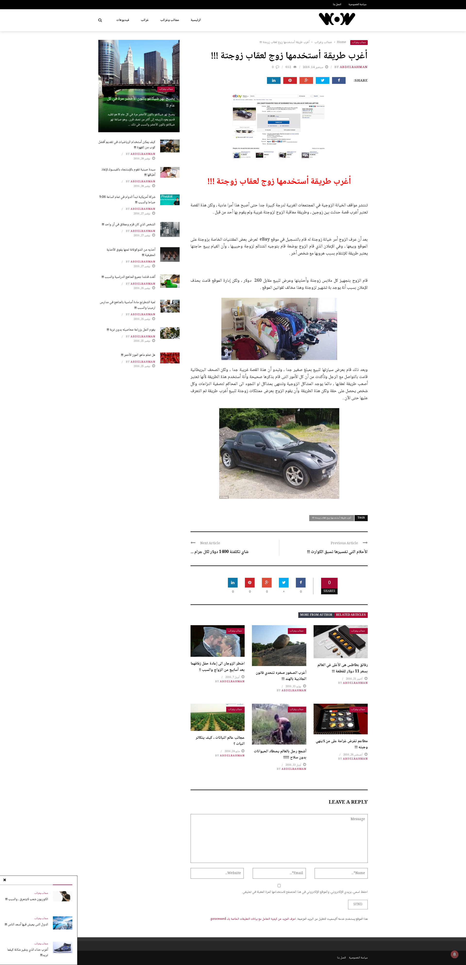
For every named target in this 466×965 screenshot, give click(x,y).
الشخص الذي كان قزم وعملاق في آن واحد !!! (128, 225)
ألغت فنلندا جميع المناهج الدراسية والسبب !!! (128, 277)
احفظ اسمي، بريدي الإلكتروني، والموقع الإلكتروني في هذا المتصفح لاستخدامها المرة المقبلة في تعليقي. (305, 892)
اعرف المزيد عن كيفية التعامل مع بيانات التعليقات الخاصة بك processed (253, 919)
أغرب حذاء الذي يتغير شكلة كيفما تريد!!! (27, 952)
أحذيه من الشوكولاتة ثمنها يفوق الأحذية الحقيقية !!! (131, 252)
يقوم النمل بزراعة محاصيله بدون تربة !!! (131, 330)
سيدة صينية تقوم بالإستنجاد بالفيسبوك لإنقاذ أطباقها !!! (128, 172)
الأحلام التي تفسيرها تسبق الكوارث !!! (337, 552)
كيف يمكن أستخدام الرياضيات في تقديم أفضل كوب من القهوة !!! (126, 144)
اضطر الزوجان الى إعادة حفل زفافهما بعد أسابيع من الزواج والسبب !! (218, 666)
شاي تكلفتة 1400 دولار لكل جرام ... (220, 552)
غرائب (145, 20)
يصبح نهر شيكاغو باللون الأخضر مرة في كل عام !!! (141, 102)
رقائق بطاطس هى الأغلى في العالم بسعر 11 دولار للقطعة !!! (342, 668)
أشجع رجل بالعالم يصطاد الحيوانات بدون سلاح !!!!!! (280, 754)
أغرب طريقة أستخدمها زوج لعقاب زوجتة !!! (331, 518)
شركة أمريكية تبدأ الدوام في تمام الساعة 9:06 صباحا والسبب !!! (127, 199)
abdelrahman (354, 67)
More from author (316, 615)
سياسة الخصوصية (357, 4)
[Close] (4, 880)
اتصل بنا (337, 4)
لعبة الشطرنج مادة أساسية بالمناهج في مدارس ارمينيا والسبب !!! (127, 305)
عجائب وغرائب (169, 20)
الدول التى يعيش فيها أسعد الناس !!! (26, 925)
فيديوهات (122, 20)
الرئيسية (196, 20)
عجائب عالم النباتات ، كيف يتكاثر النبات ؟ (220, 741)
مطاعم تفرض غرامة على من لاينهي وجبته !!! (342, 744)
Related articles (351, 615)
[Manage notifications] (454, 954)
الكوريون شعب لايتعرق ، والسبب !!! (26, 899)
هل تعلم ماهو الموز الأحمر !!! (138, 355)
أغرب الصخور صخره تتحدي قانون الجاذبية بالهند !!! (281, 676)
